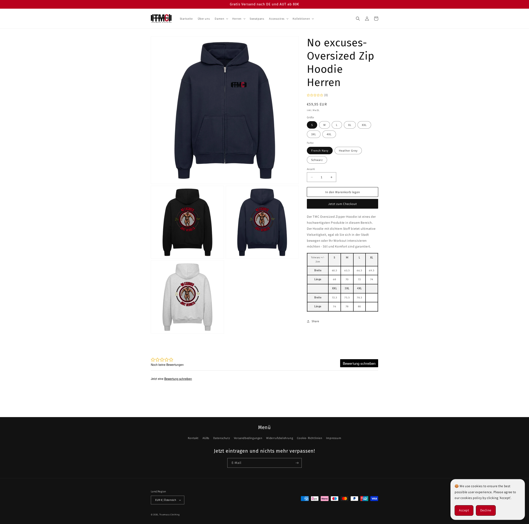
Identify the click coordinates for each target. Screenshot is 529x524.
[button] (221, 18)
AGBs (206, 438)
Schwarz (317, 160)
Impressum (333, 438)
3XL (313, 134)
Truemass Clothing (169, 514)
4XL (329, 134)
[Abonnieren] (296, 463)
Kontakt (193, 438)
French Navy (319, 150)
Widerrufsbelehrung (279, 438)
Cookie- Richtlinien (309, 438)
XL (349, 125)
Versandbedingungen (248, 438)
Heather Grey (348, 150)
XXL (364, 125)
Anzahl (311, 169)
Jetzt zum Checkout (342, 204)
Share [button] (315, 321)
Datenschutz (221, 438)
